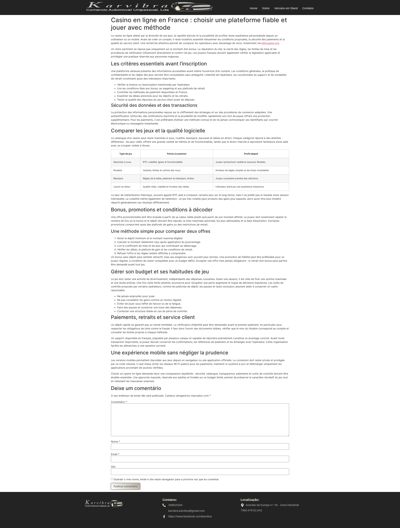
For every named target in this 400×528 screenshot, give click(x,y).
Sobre (266, 8)
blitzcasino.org (270, 43)
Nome (115, 441)
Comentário (119, 402)
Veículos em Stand (286, 8)
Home (253, 8)
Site (113, 466)
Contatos (308, 8)
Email (115, 454)
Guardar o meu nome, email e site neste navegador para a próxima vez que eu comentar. (166, 479)
